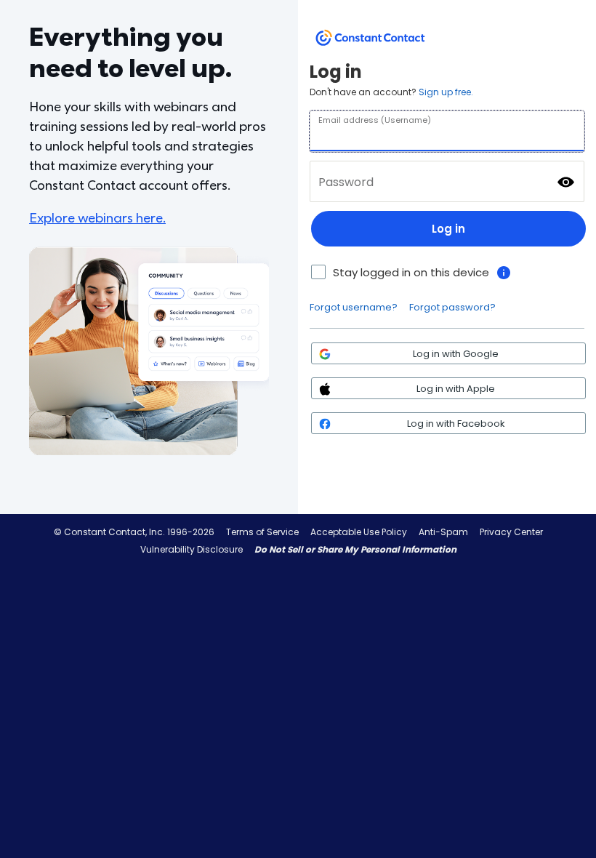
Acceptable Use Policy (358, 532)
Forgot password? (452, 307)
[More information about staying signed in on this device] (504, 273)
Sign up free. (446, 92)
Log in (448, 228)
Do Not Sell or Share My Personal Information (355, 549)
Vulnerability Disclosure (191, 549)
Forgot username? (354, 307)
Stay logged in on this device (411, 272)
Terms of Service (262, 532)
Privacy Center (511, 532)
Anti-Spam (443, 532)
